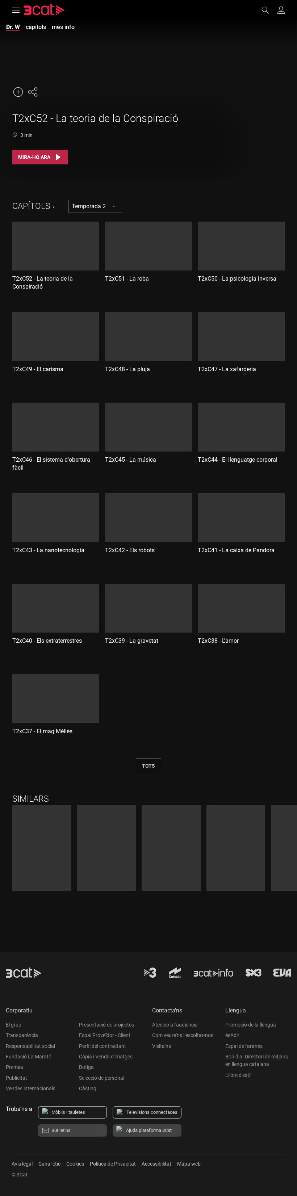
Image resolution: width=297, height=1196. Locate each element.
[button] (75, 1012)
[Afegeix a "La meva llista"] (18, 92)
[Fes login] (281, 10)
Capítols (31, 206)
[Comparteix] (32, 92)
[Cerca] (269, 10)
